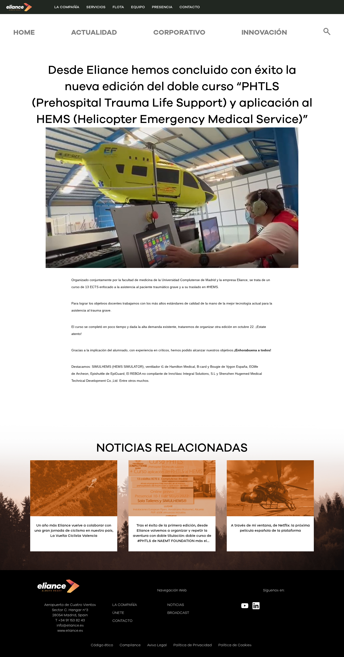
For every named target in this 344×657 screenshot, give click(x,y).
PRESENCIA (162, 7)
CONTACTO (189, 7)
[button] (96, 7)
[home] (19, 7)
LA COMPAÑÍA (66, 7)
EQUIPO (138, 7)
